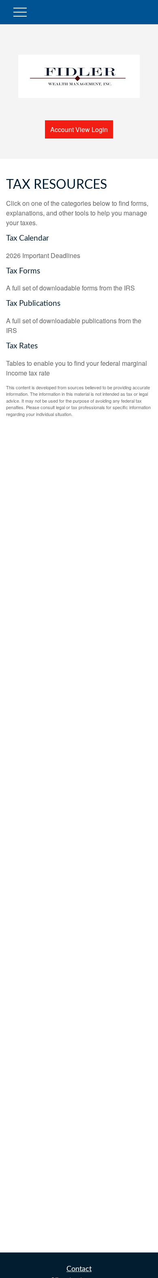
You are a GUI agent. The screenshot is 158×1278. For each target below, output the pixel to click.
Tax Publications (33, 303)
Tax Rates (22, 346)
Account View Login (79, 129)
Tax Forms (23, 271)
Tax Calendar (27, 238)
